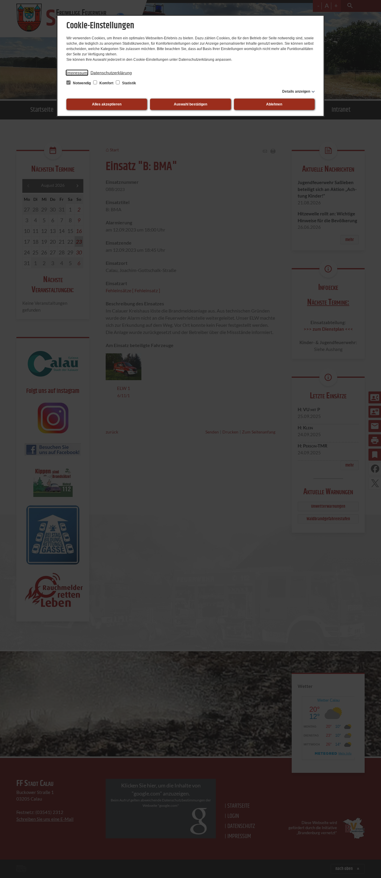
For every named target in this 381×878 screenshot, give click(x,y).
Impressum (77, 72)
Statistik (128, 83)
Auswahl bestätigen (190, 104)
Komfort (106, 83)
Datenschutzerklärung (111, 72)
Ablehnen (274, 104)
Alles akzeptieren (106, 104)
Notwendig (82, 83)
